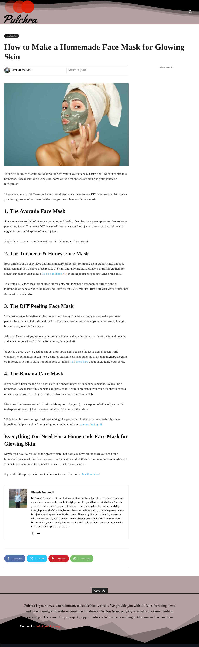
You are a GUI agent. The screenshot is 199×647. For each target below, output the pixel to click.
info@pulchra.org (48, 626)
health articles (90, 474)
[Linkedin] (38, 532)
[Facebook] (32, 532)
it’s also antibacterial (54, 273)
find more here (79, 361)
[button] (190, 12)
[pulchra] (21, 12)
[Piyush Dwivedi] (7, 70)
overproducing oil (91, 424)
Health (12, 36)
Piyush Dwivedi (22, 70)
